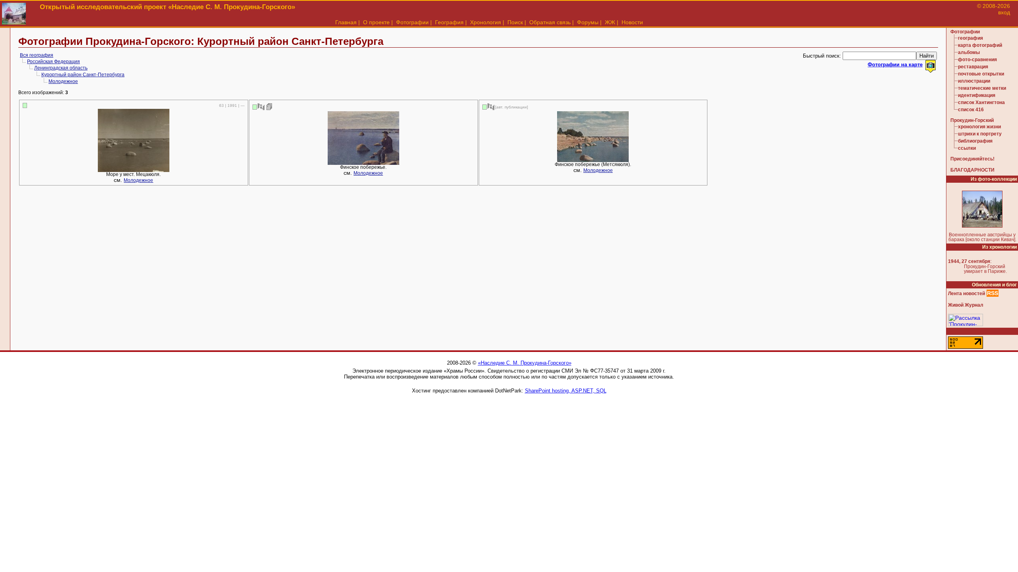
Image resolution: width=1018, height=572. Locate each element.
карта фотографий (980, 45)
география (970, 38)
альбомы (969, 52)
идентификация (976, 95)
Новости (632, 22)
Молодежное (63, 81)
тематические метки (982, 88)
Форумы (587, 22)
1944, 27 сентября (969, 261)
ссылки (967, 148)
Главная (346, 22)
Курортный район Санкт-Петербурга (82, 74)
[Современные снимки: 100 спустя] (261, 106)
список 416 (971, 109)
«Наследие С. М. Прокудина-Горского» (524, 363)
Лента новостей (966, 293)
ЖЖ (610, 22)
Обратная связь (550, 22)
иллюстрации (974, 81)
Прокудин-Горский (972, 120)
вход (1004, 12)
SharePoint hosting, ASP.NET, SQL (565, 391)
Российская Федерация (53, 61)
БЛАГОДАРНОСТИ (972, 170)
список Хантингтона (981, 102)
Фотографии (412, 22)
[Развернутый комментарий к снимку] (269, 106)
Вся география (36, 55)
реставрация (973, 66)
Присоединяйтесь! (972, 159)
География (449, 22)
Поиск (515, 22)
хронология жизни (979, 126)
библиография (975, 141)
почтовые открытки (981, 74)
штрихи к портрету (980, 133)
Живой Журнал (965, 305)
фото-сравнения (977, 59)
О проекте (376, 22)
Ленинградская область (60, 68)
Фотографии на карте (895, 65)
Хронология (485, 22)
